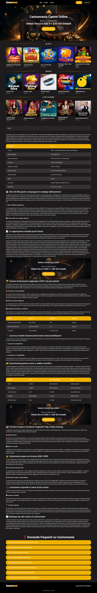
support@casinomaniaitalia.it (83, 586)
